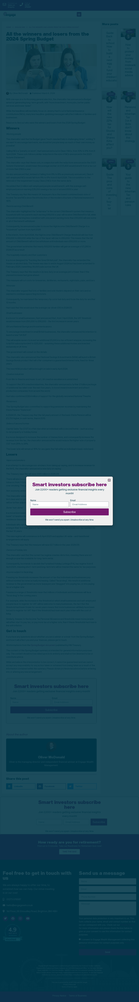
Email (73, 500)
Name (33, 500)
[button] (109, 480)
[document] (69, 501)
